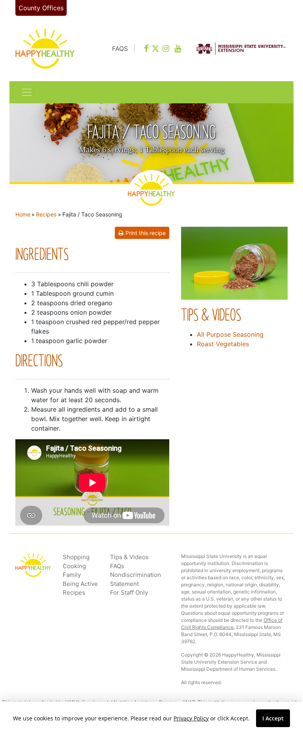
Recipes (46, 214)
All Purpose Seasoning (230, 334)
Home (22, 214)
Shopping (76, 557)
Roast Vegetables (223, 344)
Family (72, 574)
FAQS (120, 48)
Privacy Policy (191, 718)
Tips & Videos (129, 557)
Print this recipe (145, 232)
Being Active (80, 584)
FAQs (117, 566)
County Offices (41, 8)
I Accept (273, 718)
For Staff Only (129, 592)
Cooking (74, 566)
